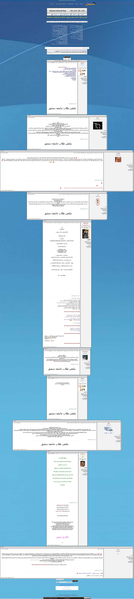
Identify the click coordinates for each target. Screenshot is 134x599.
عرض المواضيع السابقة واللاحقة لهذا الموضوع (67, 584)
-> (56, 579)
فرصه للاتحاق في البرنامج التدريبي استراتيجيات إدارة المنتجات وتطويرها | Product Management (59, 30)
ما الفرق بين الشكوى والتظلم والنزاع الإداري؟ (60, 31)
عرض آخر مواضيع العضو (72, 103)
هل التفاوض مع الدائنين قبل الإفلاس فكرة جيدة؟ (59, 25)
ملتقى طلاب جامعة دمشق (81, 50)
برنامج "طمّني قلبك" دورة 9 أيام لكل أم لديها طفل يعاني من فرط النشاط (60, 37)
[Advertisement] (62, 92)
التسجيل (50, 113)
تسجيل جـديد (50, 52)
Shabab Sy (65, 598)
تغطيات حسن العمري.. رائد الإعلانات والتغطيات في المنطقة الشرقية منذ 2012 (59, 28)
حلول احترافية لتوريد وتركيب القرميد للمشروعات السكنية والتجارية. (61, 42)
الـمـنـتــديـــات (74, 50)
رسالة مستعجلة (85, 83)
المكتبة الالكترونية (70, 3)
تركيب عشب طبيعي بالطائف (62, 32)
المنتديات (76, 3)
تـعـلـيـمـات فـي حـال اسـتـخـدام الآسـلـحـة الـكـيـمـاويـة (77, 30)
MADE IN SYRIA (63, 597)
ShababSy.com (71, 597)
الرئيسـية (81, 3)
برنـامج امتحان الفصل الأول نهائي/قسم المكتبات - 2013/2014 (76, 26)
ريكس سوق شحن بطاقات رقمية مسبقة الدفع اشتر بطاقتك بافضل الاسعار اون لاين (60, 33)
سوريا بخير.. (80, 39)
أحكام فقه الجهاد (79, 28)
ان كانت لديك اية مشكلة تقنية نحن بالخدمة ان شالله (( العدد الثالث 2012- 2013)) (76, 33)
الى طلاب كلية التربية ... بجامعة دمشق (76, 31)
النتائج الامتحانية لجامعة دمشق (61, 3)
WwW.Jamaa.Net (67, 596)
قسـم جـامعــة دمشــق (66, 50)
